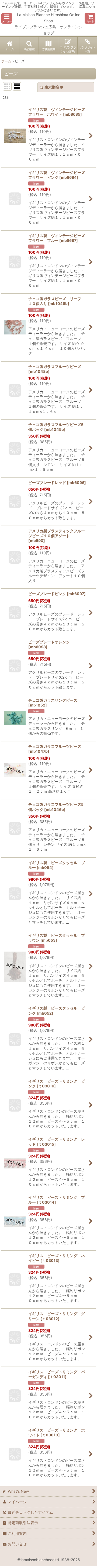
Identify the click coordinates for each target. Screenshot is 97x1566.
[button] (6, 18)
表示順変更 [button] (53, 87)
